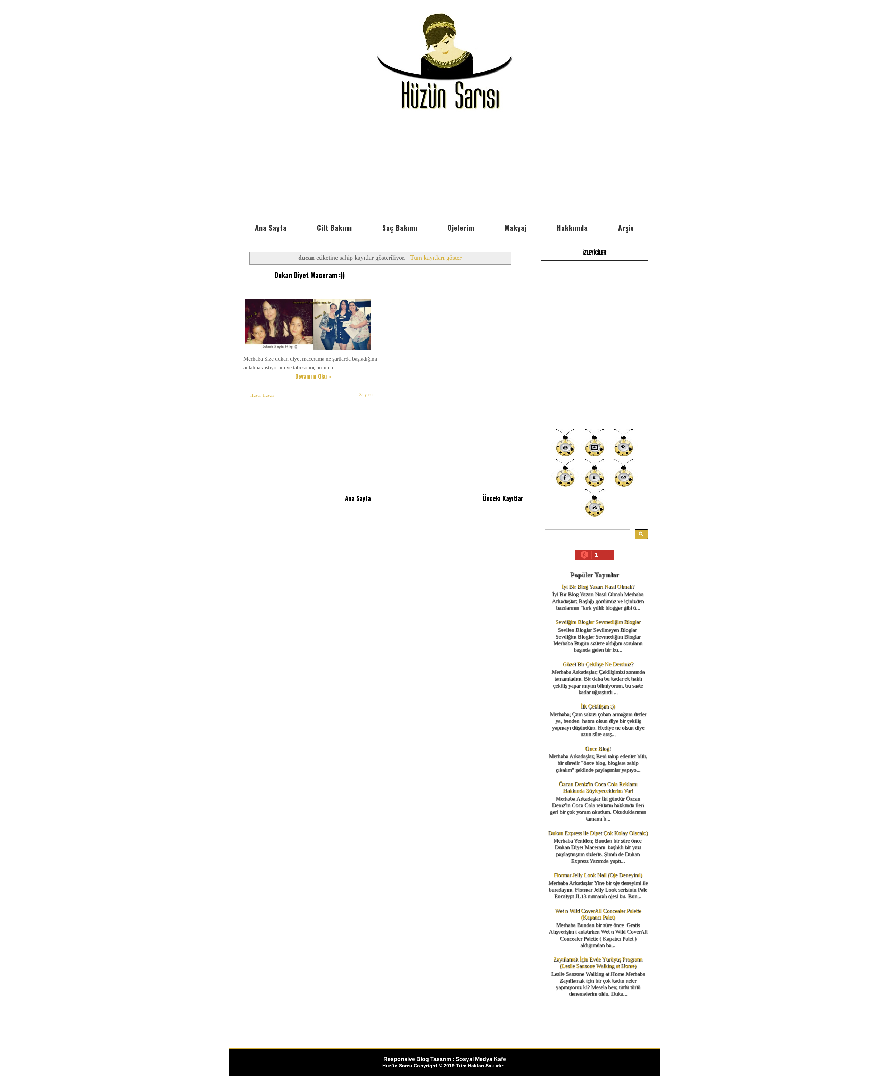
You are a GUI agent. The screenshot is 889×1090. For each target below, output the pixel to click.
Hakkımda (572, 228)
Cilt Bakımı (334, 228)
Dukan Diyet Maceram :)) (309, 275)
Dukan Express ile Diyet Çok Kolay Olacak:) (598, 833)
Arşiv (626, 228)
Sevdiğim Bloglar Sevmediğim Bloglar (597, 622)
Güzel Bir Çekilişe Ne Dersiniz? (598, 664)
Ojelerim (461, 228)
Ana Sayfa (271, 228)
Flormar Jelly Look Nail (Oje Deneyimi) (598, 875)
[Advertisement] (444, 167)
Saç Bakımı (399, 228)
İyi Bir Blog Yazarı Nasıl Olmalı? (598, 586)
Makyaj (516, 228)
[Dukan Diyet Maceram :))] (308, 350)
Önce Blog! (598, 749)
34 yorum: (367, 395)
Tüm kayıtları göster (435, 257)
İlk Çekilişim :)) (598, 706)
